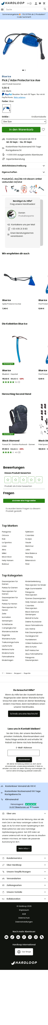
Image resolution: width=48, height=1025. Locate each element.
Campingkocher (9, 628)
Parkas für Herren (9, 604)
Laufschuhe (7, 646)
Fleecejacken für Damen (9, 592)
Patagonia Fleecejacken (31, 593)
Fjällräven (29, 532)
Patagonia (6, 532)
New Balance (31, 553)
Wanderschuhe (9, 639)
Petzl (27, 564)
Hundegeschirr (31, 636)
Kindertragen (7, 660)
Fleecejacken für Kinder (35, 585)
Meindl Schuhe (31, 618)
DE (28, 3)
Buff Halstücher (32, 650)
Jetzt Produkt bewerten (11, 84)
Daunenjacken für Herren (10, 599)
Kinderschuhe (8, 653)
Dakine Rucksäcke (33, 622)
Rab (3, 539)
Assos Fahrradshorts (34, 625)
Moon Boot (7, 557)
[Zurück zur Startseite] (4, 673)
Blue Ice (6, 76)
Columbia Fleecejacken (31, 607)
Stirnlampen (7, 621)
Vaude (28, 543)
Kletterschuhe (8, 649)
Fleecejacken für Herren (9, 609)
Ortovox (5, 535)
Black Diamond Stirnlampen (32, 613)
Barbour (5, 564)
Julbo (27, 550)
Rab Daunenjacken (33, 632)
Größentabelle (38, 117)
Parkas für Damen (10, 588)
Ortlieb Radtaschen (33, 643)
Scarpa (28, 539)
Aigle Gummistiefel (33, 589)
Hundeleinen (31, 640)
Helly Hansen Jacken (34, 602)
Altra (4, 550)
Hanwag (29, 557)
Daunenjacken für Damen (10, 583)
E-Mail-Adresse (24, 748)
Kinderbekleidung (33, 581)
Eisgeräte (6, 635)
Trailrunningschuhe (10, 642)
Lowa (4, 546)
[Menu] (2, 9)
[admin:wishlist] (43, 129)
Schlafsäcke (7, 624)
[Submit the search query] (45, 10)
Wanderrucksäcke (10, 632)
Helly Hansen (7, 560)
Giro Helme (30, 629)
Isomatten (6, 617)
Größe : (5, 117)
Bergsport (17, 673)
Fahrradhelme (8, 657)
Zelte (4, 614)
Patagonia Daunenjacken (31, 659)
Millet (4, 553)
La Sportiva (7, 543)
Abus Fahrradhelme (34, 654)
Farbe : (8, 101)
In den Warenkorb (21, 129)
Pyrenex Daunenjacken (35, 598)
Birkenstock (30, 560)
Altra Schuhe (31, 647)
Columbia (29, 535)
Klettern (9, 673)
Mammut (29, 546)
